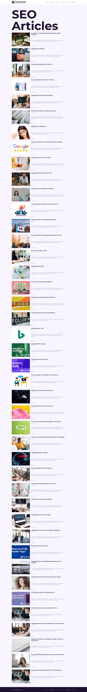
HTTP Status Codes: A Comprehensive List (42, 592)
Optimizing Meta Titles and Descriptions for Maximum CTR (47, 623)
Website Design (52, 689)
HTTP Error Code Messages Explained (41, 281)
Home (46, 689)
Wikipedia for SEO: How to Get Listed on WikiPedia (45, 530)
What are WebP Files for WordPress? (41, 468)
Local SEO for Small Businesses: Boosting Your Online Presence (46, 34)
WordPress (68, 689)
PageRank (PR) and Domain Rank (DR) (42, 95)
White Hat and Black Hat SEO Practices (42, 390)
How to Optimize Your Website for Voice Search (44, 375)
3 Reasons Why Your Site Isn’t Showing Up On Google (46, 577)
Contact (73, 689)
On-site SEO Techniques (38, 48)
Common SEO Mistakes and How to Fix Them (43, 483)
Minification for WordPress (38, 126)
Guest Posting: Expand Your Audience (41, 64)
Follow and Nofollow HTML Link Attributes (43, 312)
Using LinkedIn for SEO (37, 266)
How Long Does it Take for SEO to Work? (42, 79)
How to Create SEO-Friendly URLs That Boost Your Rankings (48, 437)
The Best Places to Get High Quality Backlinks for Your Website (46, 562)
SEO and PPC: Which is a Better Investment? (43, 111)
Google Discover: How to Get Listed (41, 157)
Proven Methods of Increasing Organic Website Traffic (46, 235)
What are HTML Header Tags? (39, 545)
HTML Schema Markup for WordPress (41, 499)
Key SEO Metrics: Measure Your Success (42, 406)
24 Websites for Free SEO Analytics (41, 514)
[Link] (19, 2)
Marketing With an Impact (38, 344)
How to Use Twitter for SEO (39, 250)
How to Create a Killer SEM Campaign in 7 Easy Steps (46, 421)
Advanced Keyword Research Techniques (42, 188)
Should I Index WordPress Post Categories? (43, 297)
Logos (58, 689)
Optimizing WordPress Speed (39, 452)
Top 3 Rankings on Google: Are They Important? (44, 204)
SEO (62, 689)
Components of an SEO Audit (39, 359)
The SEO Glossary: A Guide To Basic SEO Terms (44, 608)
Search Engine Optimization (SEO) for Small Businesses (46, 670)
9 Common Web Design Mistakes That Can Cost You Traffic (47, 654)
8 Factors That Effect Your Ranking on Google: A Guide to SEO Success (47, 639)
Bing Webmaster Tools (37, 328)
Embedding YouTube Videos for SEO (41, 173)
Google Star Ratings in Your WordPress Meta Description (47, 142)
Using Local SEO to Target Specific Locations (43, 219)
